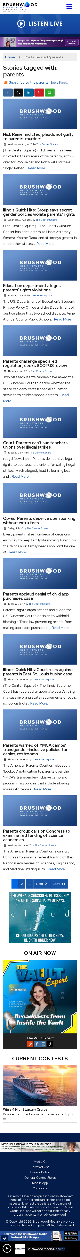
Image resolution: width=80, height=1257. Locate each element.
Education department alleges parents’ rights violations (32, 288)
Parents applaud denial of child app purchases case (36, 596)
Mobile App (40, 1183)
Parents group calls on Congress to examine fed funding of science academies (36, 835)
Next (40, 884)
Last (57, 884)
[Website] (30, 1044)
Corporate (40, 1188)
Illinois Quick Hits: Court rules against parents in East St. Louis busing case (38, 672)
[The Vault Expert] (40, 996)
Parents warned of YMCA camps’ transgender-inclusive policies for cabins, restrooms (35, 750)
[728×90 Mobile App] (40, 1236)
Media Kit (40, 1162)
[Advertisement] (40, 42)
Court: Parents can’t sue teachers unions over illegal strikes (35, 445)
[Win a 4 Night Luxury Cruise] (40, 1085)
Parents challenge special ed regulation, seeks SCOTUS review (35, 363)
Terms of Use (40, 1167)
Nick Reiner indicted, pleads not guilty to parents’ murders (38, 136)
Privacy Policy (40, 1172)
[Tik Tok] (50, 1044)
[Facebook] (37, 1044)
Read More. (37, 168)
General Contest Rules (40, 1178)
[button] (69, 5)
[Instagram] (43, 1044)
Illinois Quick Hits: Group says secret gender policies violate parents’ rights (39, 212)
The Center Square (47, 144)
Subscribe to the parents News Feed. (38, 82)
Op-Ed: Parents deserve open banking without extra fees (39, 520)
